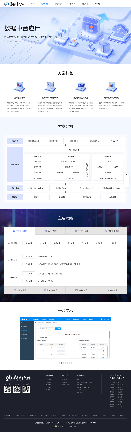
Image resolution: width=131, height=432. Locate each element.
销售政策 (48, 382)
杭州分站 (120, 392)
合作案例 (72, 3)
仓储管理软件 (95, 415)
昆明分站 (120, 404)
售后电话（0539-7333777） (85, 387)
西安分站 (112, 397)
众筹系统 (53, 415)
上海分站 (112, 387)
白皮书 (48, 390)
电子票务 (105, 415)
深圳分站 (112, 389)
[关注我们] (126, 180)
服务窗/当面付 (73, 415)
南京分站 (120, 397)
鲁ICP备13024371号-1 (64, 426)
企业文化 (112, 382)
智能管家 (64, 382)
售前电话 (79, 384)
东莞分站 (120, 402)
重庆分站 (112, 392)
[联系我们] (126, 185)
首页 (32, 3)
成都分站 (120, 389)
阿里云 (113, 415)
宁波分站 (112, 407)
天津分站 (120, 399)
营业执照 (122, 415)
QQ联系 (79, 390)
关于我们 (98, 3)
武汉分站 (112, 394)
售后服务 (48, 384)
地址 (78, 379)
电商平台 (64, 379)
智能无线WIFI (33, 415)
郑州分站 (112, 402)
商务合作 (120, 382)
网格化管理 (84, 415)
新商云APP (44, 415)
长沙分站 (112, 399)
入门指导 (48, 387)
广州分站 (120, 387)
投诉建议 (112, 384)
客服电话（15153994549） (84, 382)
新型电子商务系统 (20, 415)
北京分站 (120, 384)
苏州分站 (120, 394)
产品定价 (48, 379)
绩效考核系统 (65, 384)
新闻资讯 (85, 3)
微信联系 (79, 392)
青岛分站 (112, 404)
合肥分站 (120, 407)
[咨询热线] (126, 175)
